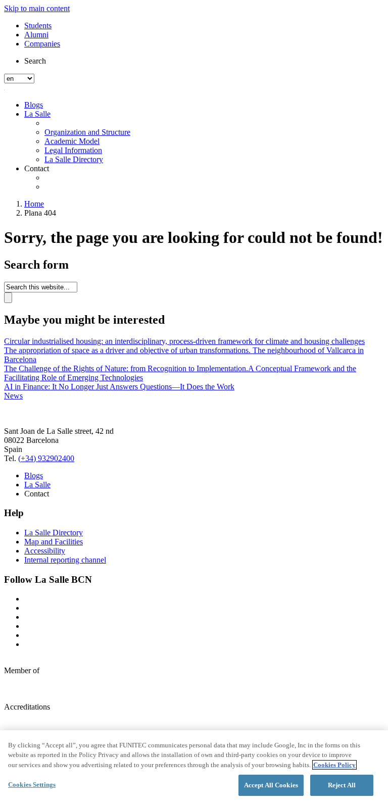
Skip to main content (37, 8)
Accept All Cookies (271, 785)
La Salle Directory (73, 159)
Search (35, 61)
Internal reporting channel (65, 560)
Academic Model (72, 141)
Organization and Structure (87, 132)
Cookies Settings (32, 784)
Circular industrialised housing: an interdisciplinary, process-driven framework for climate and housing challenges (184, 341)
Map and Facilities (53, 541)
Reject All (342, 785)
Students (38, 25)
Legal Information (73, 150)
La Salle (37, 114)
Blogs (33, 104)
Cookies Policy (334, 765)
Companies (42, 43)
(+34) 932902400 (46, 458)
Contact (36, 168)
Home (34, 203)
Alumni (36, 34)
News (13, 395)
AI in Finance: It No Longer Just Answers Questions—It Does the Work (119, 386)
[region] (194, 768)
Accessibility (44, 550)
